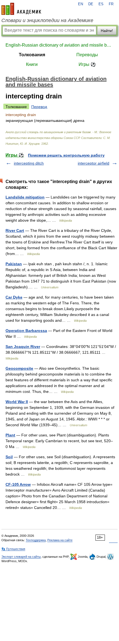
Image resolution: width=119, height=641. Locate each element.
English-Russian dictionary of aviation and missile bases (59, 45)
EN (80, 4)
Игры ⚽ (87, 64)
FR (111, 4)
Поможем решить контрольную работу (66, 155)
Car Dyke (14, 297)
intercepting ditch (29, 163)
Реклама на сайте (60, 540)
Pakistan (14, 264)
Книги (32, 64)
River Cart (15, 230)
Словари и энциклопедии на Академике (47, 20)
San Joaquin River (23, 346)
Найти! (107, 30)
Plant (10, 435)
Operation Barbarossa (26, 330)
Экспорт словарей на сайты (21, 556)
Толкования (32, 54)
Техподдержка (36, 540)
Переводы (87, 54)
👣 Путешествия (13, 549)
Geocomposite (19, 368)
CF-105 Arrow (18, 484)
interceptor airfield (93, 163)
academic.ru (21, 9)
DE (90, 4)
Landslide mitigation (25, 197)
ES (101, 4)
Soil (9, 457)
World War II (17, 401)
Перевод (39, 106)
